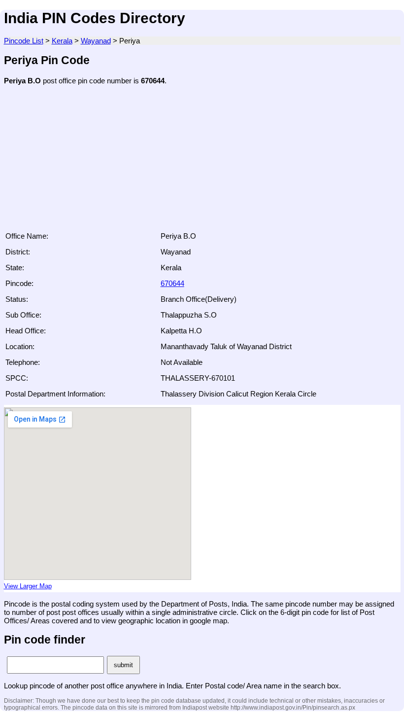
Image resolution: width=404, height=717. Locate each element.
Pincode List (23, 40)
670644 (172, 283)
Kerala (62, 40)
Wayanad (96, 40)
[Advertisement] (202, 161)
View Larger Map (28, 586)
